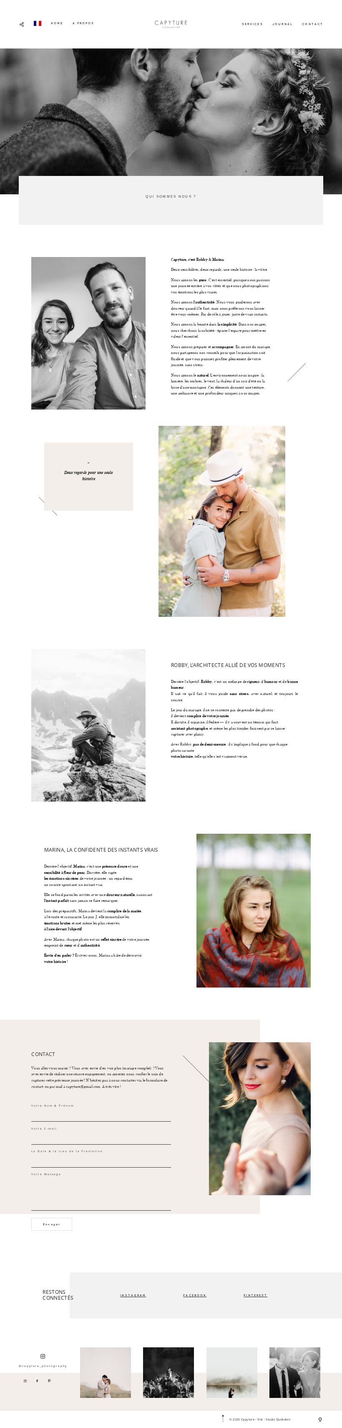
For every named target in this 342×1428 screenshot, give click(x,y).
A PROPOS (84, 23)
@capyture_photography (43, 1366)
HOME (57, 23)
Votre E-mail (44, 1128)
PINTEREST (255, 1295)
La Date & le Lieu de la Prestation (67, 1151)
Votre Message (46, 1174)
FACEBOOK (194, 1295)
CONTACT (312, 23)
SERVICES (252, 23)
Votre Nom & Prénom (52, 1105)
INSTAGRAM (133, 1295)
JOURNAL (282, 23)
